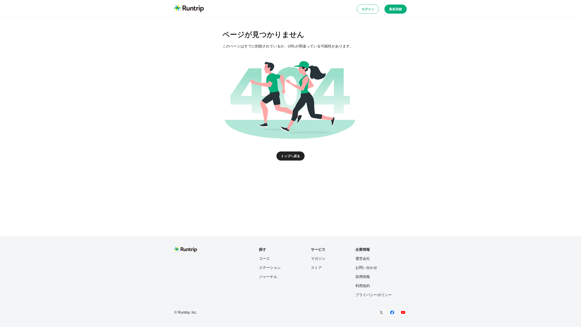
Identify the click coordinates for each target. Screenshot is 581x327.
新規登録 (395, 9)
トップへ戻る (290, 156)
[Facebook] (392, 312)
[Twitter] (381, 312)
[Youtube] (403, 312)
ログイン (368, 9)
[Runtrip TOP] (189, 9)
